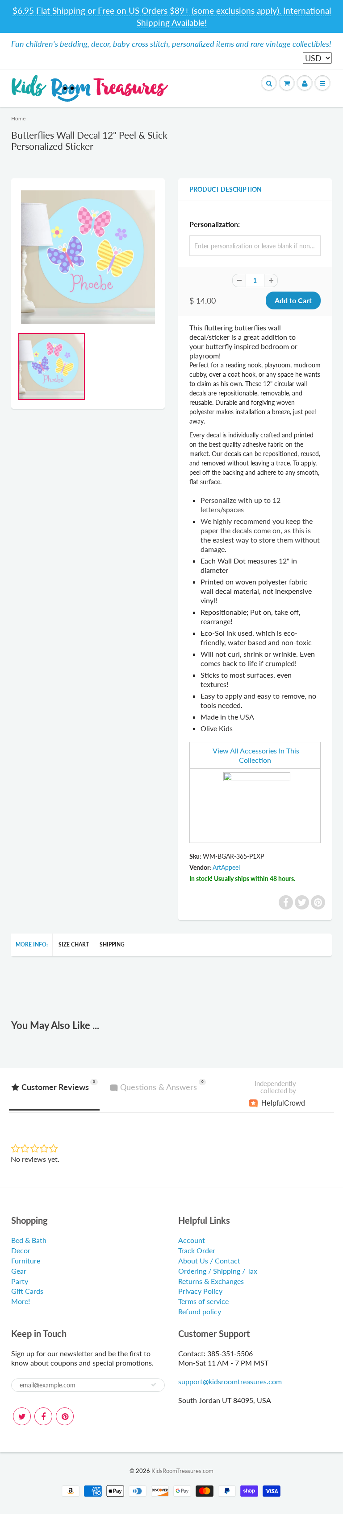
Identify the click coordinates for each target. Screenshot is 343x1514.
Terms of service (203, 1301)
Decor (20, 1250)
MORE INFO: (32, 944)
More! (20, 1301)
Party (19, 1281)
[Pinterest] (65, 1416)
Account (191, 1240)
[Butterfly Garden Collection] (256, 804)
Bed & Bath (28, 1240)
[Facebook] (43, 1416)
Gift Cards (27, 1291)
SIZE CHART (74, 944)
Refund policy (199, 1311)
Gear (18, 1271)
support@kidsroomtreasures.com (230, 1381)
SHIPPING (112, 944)
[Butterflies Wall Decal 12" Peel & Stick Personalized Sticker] (88, 257)
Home (18, 118)
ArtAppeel (226, 867)
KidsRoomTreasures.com (182, 1470)
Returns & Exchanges (211, 1281)
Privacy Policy (200, 1291)
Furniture (25, 1260)
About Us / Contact (209, 1260)
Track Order (196, 1250)
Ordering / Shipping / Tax (217, 1271)
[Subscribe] (154, 1385)
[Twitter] (22, 1416)
